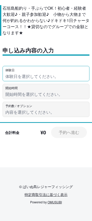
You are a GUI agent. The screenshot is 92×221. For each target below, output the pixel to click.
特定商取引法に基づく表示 (46, 194)
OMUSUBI (55, 202)
